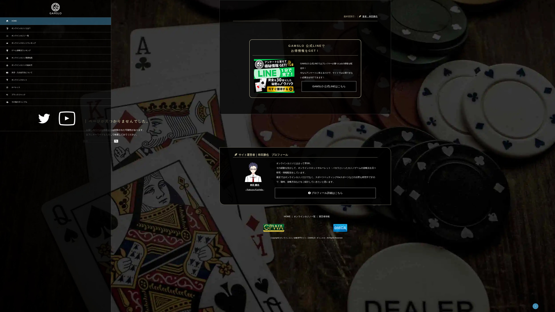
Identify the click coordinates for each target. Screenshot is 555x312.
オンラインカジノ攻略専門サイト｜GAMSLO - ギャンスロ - (303, 238)
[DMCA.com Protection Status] (340, 228)
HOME (287, 216)
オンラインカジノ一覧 (305, 216)
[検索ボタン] (116, 141)
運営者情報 (324, 216)
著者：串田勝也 (370, 16)
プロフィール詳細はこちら (327, 193)
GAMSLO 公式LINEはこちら (329, 86)
